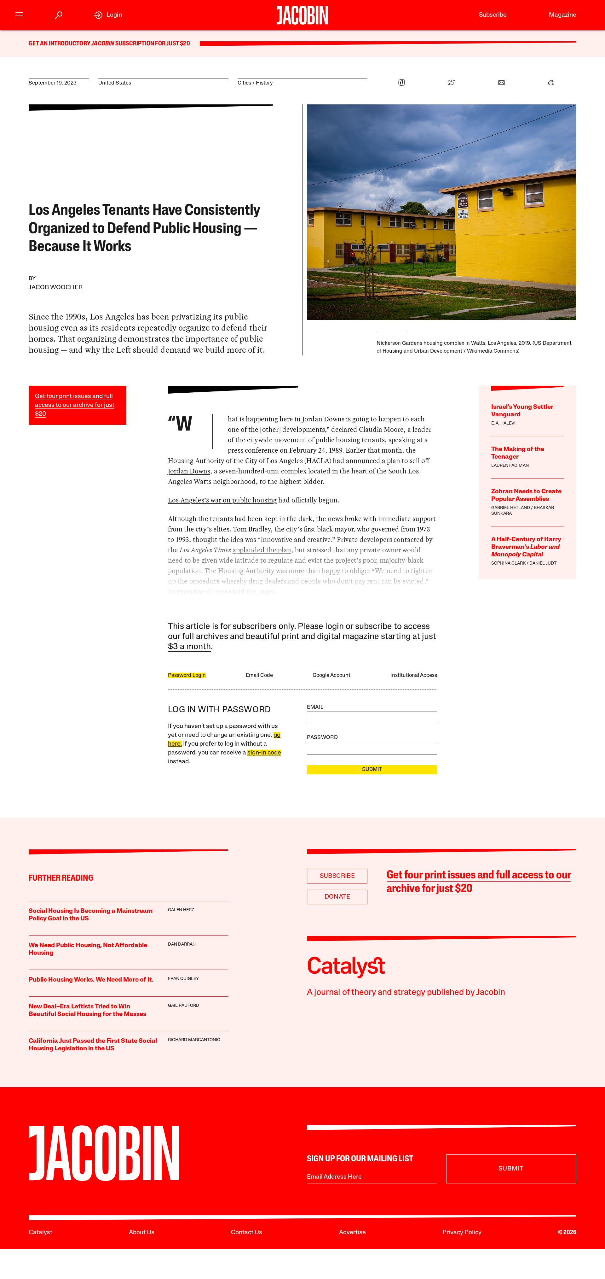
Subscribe (493, 15)
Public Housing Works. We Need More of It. (91, 980)
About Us (141, 1232)
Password (322, 737)
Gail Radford (183, 1005)
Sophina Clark (508, 563)
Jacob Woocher (56, 288)
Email (315, 707)
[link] (108, 15)
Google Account (331, 675)
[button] (19, 14)
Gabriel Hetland (510, 508)
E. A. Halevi (503, 423)
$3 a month (189, 647)
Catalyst (40, 1232)
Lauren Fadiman (510, 465)
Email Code (259, 675)
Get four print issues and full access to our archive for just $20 (74, 405)
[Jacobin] (303, 15)
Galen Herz (181, 910)
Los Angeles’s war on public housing (222, 500)
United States (114, 83)
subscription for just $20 (152, 44)
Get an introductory (60, 44)
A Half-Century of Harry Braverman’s (526, 547)
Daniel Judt (542, 563)
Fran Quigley (183, 979)
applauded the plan (262, 550)
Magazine (562, 15)
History (264, 83)
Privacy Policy (461, 1232)
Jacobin (102, 44)
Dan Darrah (182, 944)
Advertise (352, 1232)
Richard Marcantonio (194, 1040)
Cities (244, 83)
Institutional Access (413, 675)
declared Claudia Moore (367, 429)
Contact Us (246, 1232)
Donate (337, 897)
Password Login (187, 675)
